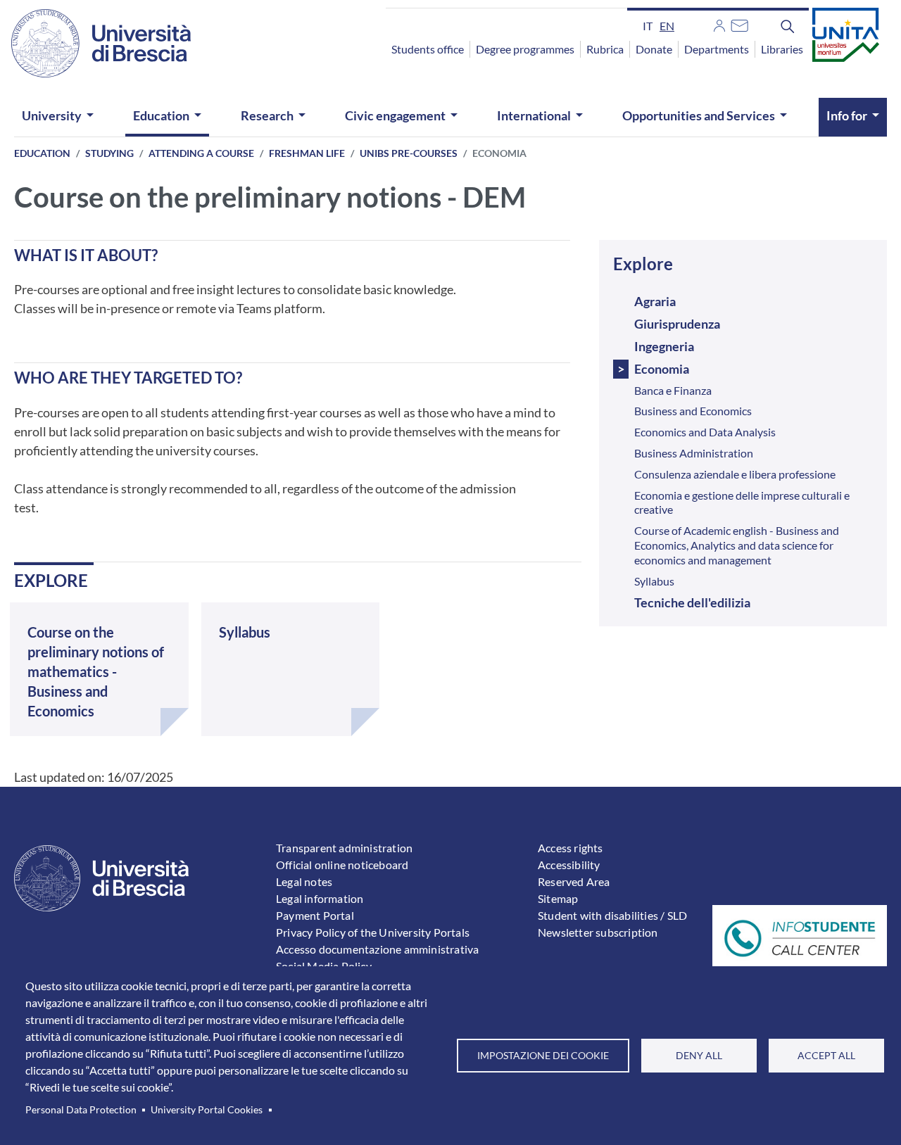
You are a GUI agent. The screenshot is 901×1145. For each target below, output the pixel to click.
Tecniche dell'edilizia (692, 602)
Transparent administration (344, 847)
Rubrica (605, 49)
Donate (654, 49)
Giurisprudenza (677, 323)
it (648, 25)
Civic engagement (395, 115)
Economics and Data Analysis (705, 431)
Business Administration (693, 453)
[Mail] (739, 24)
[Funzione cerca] (788, 25)
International (534, 115)
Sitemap (558, 898)
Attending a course (201, 153)
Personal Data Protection (81, 1109)
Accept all (826, 1055)
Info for (846, 115)
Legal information (319, 898)
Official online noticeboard (342, 864)
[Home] (101, 43)
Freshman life (307, 153)
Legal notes (304, 881)
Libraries (782, 49)
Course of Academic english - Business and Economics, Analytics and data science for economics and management (736, 545)
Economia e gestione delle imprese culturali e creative (742, 502)
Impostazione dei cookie (543, 1055)
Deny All (699, 1055)
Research (267, 115)
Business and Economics (693, 410)
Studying (109, 153)
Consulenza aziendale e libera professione (735, 474)
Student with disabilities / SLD (612, 915)
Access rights (570, 847)
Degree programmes (525, 49)
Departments (716, 49)
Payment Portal (315, 915)
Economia (661, 369)
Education (161, 115)
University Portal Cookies (207, 1109)
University (52, 115)
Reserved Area (574, 881)
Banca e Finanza (673, 390)
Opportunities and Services (698, 115)
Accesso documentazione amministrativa (377, 949)
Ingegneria (664, 346)
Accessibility (569, 864)
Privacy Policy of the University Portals (373, 932)
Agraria (655, 301)
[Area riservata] (719, 24)
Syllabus (654, 581)
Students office (427, 49)
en (667, 25)
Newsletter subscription (598, 932)
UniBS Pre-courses (409, 153)
